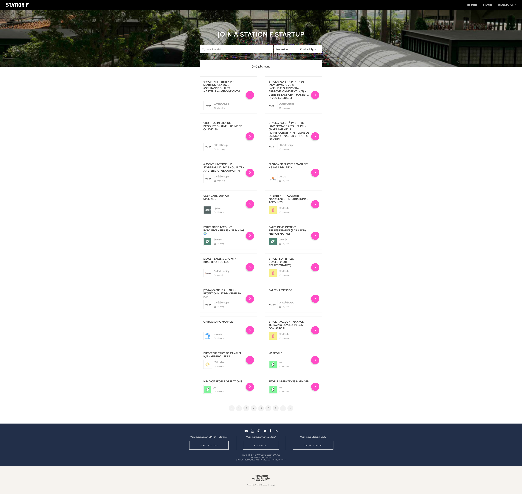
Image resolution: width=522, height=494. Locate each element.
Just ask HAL (261, 445)
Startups (487, 4)
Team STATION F (507, 4)
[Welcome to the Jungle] (261, 481)
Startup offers (208, 445)
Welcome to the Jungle (267, 485)
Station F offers (313, 445)
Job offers (472, 4)
